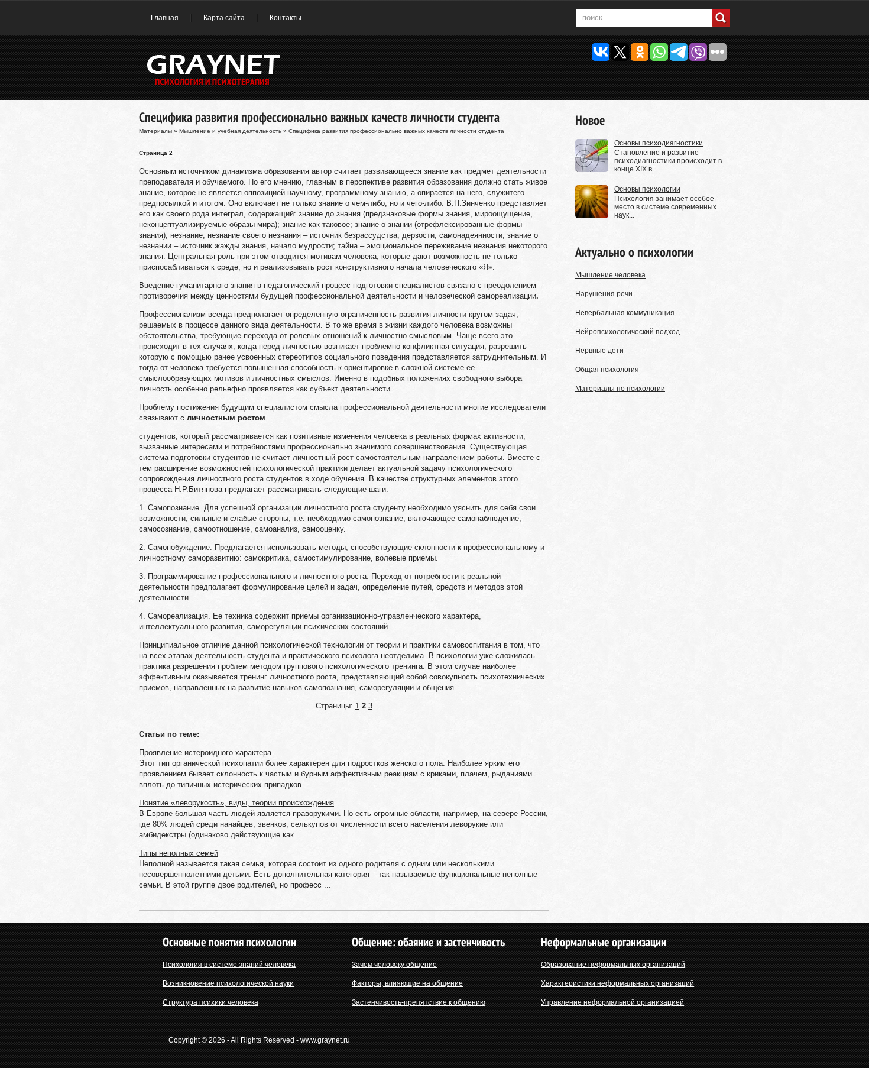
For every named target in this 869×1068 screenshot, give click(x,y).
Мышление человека (610, 275)
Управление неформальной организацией (612, 1002)
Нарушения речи (604, 294)
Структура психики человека (210, 1002)
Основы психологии (647, 189)
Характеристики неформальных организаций (617, 983)
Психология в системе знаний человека (229, 964)
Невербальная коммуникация (625, 313)
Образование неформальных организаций (613, 964)
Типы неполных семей (178, 853)
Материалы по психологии (620, 388)
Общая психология (607, 369)
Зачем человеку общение (394, 964)
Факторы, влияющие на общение (407, 983)
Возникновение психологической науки (228, 983)
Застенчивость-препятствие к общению (418, 1002)
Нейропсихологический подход (627, 332)
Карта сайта (224, 18)
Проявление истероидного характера (205, 752)
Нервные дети (599, 351)
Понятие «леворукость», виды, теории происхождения (236, 802)
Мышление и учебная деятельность (230, 131)
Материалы (155, 131)
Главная (165, 18)
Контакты (285, 18)
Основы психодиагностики (658, 143)
